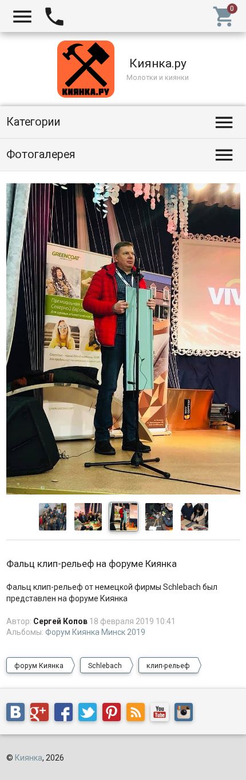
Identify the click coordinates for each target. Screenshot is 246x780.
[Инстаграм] (186, 714)
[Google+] (42, 714)
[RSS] (138, 714)
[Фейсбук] (66, 714)
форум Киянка (39, 666)
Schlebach (105, 666)
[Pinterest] (114, 714)
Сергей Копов (60, 621)
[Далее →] (123, 491)
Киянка (28, 757)
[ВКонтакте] (18, 714)
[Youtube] (162, 714)
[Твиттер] (90, 714)
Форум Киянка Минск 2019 (95, 632)
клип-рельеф (168, 666)
